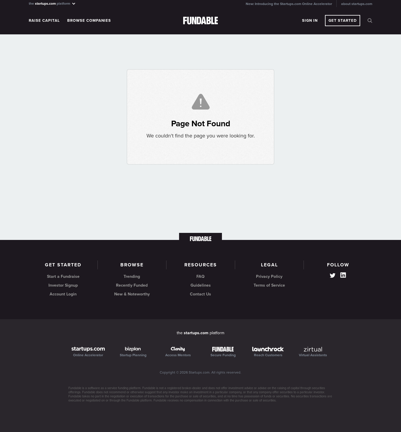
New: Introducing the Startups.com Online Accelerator (289, 4)
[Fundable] (200, 21)
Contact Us (200, 294)
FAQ (200, 276)
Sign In (310, 20)
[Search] (370, 20)
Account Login (63, 294)
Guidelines (201, 285)
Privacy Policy (269, 276)
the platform (50, 3)
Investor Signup (63, 285)
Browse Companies (89, 20)
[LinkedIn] (343, 275)
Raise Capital (44, 20)
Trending (132, 276)
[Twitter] (333, 276)
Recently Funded (132, 285)
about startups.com (356, 4)
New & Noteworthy (132, 294)
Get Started (342, 20)
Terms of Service (269, 285)
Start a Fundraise (63, 276)
